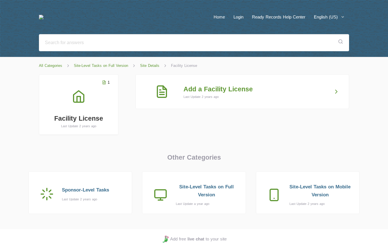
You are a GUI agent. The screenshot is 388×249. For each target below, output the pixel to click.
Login (238, 17)
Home (219, 17)
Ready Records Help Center (278, 17)
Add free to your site (198, 238)
